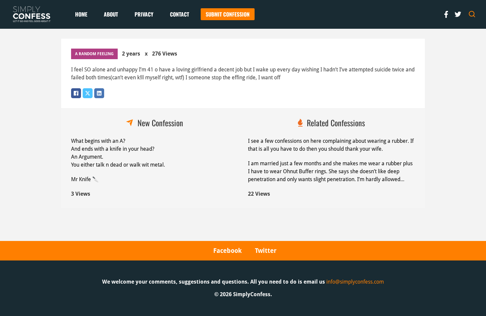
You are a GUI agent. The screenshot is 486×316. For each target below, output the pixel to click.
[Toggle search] (472, 14)
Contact (179, 14)
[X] (88, 93)
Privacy (144, 14)
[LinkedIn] (99, 93)
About (111, 14)
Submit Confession (228, 14)
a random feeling (94, 54)
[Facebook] (76, 93)
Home (81, 14)
